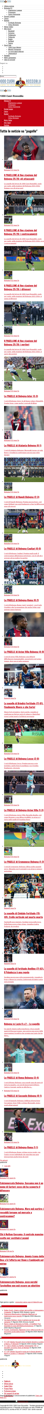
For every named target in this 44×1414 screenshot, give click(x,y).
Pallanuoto (12, 35)
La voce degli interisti (16, 52)
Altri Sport (7, 29)
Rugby (10, 39)
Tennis (10, 43)
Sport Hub (7, 45)
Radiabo (7, 56)
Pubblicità (7, 1381)
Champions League (15, 10)
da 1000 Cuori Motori (34, 1338)
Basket (6, 21)
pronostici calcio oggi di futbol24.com (28, 1302)
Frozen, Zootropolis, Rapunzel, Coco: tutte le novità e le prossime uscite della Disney (23, 1331)
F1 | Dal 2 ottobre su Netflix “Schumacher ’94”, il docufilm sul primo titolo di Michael (21, 1347)
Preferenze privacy (10, 1391)
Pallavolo (11, 37)
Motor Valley (8, 27)
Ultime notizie (9, 6)
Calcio (6, 19)
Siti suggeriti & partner (11, 1393)
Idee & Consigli (9, 60)
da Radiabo (23, 1306)
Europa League (9, 16)
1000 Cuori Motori (14, 47)
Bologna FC (8, 8)
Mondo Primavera (14, 49)
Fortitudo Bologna (14, 23)
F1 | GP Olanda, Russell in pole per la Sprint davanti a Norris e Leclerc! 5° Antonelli (23, 1353)
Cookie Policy (8, 1386)
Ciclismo (11, 33)
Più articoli (4, 1160)
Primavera (11, 12)
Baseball (11, 31)
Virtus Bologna (13, 25)
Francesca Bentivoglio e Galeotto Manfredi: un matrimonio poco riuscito (20, 1315)
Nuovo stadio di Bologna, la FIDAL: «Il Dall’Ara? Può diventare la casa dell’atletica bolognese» (22, 1325)
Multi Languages (10, 58)
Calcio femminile (14, 14)
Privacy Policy (8, 1388)
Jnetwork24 (12, 54)
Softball (11, 41)
